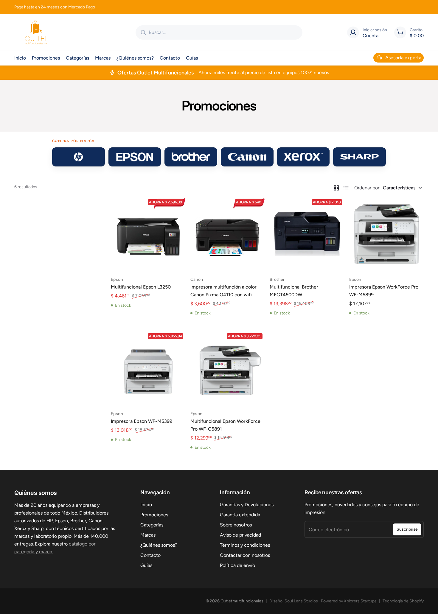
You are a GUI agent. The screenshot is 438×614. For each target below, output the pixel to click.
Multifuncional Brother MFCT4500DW (294, 290)
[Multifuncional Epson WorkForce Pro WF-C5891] (227, 368)
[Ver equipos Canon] (247, 156)
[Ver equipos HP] (78, 156)
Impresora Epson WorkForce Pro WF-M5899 (383, 290)
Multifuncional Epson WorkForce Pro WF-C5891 (225, 425)
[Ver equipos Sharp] (359, 156)
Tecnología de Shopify (403, 601)
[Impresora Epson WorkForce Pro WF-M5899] (386, 234)
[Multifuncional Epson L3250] (148, 234)
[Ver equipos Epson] (134, 156)
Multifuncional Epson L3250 (141, 287)
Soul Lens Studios (301, 601)
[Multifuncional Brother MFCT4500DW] (307, 234)
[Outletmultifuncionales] (36, 32)
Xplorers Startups (360, 601)
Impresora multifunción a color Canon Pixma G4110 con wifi (223, 290)
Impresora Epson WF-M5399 (141, 421)
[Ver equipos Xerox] (303, 156)
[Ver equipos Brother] (190, 156)
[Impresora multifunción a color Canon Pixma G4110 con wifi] (227, 234)
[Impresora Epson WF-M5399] (148, 368)
